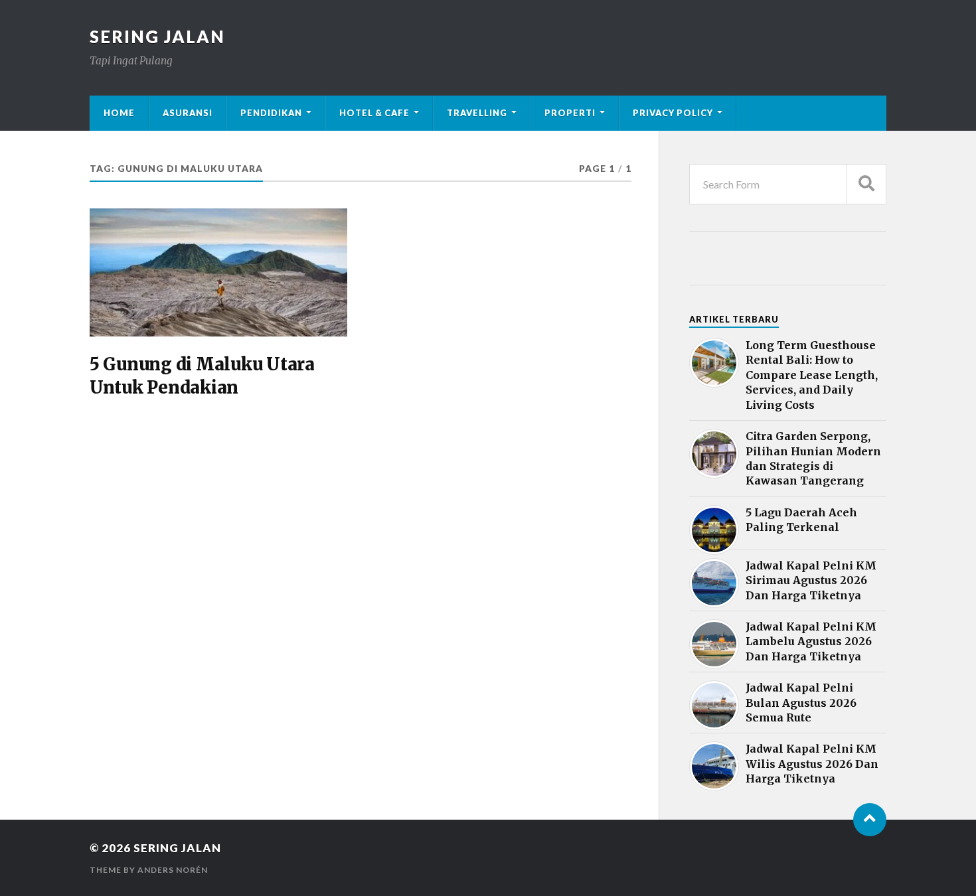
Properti (570, 113)
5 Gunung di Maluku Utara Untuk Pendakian (202, 376)
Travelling (477, 113)
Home (119, 113)
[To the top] (869, 819)
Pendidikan (271, 113)
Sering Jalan (157, 36)
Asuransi (187, 113)
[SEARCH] (866, 184)
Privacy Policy (673, 113)
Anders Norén (172, 870)
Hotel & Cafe (374, 113)
